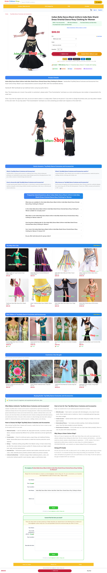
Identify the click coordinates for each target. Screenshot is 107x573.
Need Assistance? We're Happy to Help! (76, 27)
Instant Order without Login (89, 54)
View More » (96, 245)
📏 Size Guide (99, 36)
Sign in (95, 10)
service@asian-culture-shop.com (56, 511)
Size (53, 36)
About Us (53, 564)
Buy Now (89, 570)
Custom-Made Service (24, 6)
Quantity (54, 49)
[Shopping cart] (91, 10)
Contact (87, 6)
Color (53, 42)
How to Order (27, 564)
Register (100, 10)
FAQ (69, 6)
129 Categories (49, 6)
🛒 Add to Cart (64, 54)
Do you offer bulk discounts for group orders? (53, 236)
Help (80, 564)
